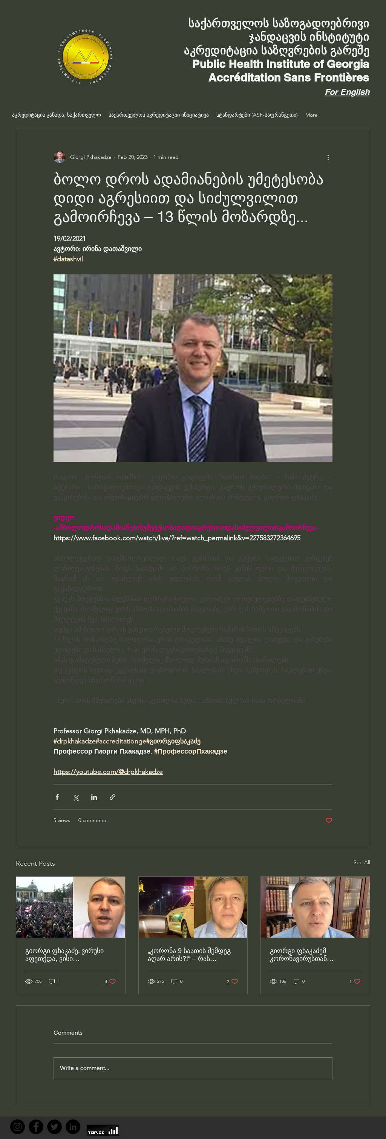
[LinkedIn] (73, 1126)
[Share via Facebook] (57, 797)
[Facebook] (36, 1126)
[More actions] (327, 156)
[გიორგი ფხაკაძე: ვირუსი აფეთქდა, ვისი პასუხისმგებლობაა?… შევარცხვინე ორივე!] (70, 907)
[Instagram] (17, 1126)
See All (362, 862)
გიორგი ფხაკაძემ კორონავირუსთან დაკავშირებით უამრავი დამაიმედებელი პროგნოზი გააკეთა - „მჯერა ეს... (313, 954)
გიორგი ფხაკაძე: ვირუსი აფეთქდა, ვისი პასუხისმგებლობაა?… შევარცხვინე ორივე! (64, 954)
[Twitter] (54, 1126)
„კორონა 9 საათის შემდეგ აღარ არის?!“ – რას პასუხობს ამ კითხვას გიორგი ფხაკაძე (189, 954)
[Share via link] (112, 797)
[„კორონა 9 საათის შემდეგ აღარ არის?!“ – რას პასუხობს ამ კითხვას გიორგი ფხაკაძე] (193, 907)
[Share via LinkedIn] (94, 797)
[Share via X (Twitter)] (75, 797)
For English (347, 92)
